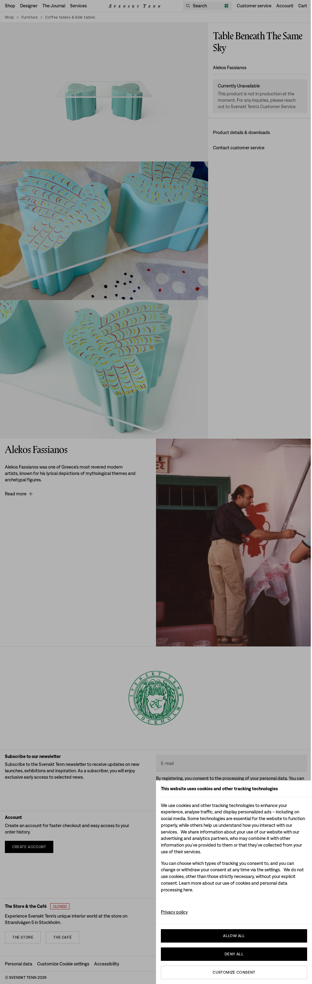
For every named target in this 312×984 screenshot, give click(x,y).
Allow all (234, 935)
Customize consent (234, 972)
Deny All (234, 954)
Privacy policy (174, 912)
